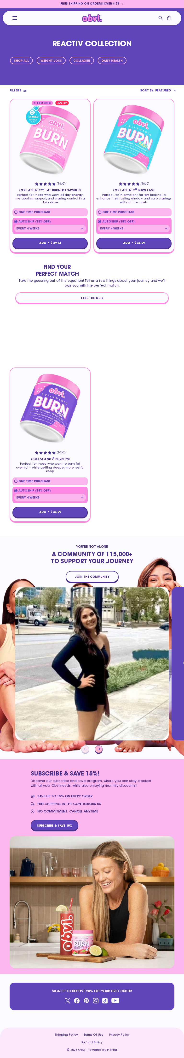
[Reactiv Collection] (92, 18)
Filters (15, 90)
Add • (50, 243)
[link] (92, 4)
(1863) (61, 183)
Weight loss (51, 61)
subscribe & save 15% (54, 825)
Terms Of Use (94, 1035)
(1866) (61, 452)
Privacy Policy (119, 1035)
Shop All (21, 61)
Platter (112, 1050)
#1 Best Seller (42, 103)
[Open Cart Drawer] (169, 18)
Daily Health (112, 61)
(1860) (145, 183)
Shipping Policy (66, 1035)
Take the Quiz (92, 298)
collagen (81, 61)
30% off (62, 103)
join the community (92, 576)
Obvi (81, 1050)
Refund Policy (92, 1042)
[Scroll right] (99, 749)
